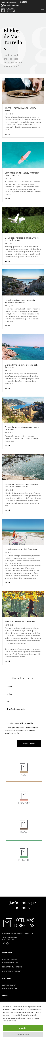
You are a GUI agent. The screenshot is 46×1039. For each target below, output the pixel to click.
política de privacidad (26, 723)
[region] (23, 1020)
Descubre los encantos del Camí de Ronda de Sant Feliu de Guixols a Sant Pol (21, 485)
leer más (7, 134)
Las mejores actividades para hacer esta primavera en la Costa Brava (20, 301)
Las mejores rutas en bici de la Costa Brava (21, 549)
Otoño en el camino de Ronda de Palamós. (20, 622)
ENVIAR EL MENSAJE (29, 743)
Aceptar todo (23, 1028)
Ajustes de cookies (23, 1034)
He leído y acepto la (20, 723)
